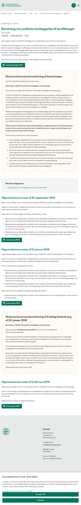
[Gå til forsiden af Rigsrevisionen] (34, 5)
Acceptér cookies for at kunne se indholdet (17, 491)
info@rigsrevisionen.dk (52, 445)
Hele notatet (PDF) (13, 240)
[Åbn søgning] (73, 5)
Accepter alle (40, 494)
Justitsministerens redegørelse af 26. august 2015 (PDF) (27, 187)
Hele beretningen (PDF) (14, 65)
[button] (79, 5)
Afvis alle (40, 500)
